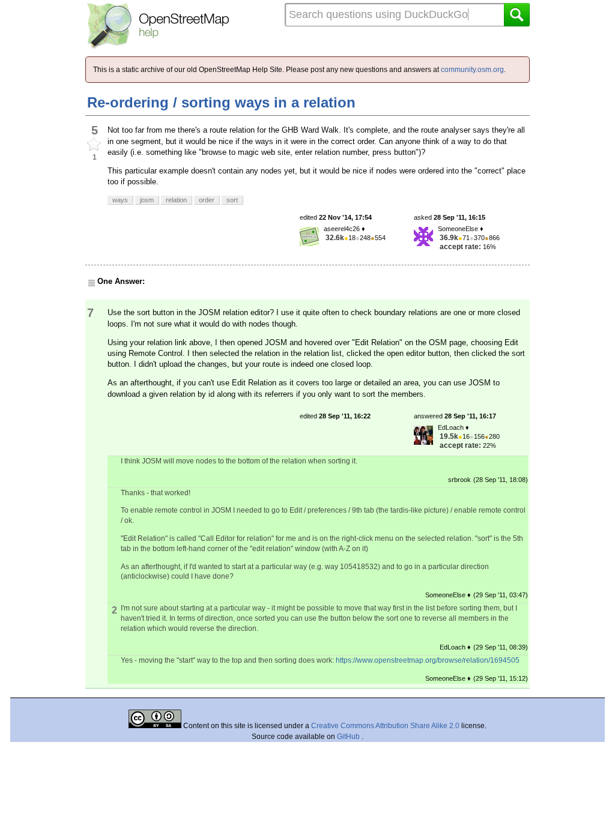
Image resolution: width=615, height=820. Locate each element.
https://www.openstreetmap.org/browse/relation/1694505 (428, 660)
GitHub (349, 736)
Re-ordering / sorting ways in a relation (221, 102)
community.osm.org (472, 69)
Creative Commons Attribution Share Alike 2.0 (385, 726)
